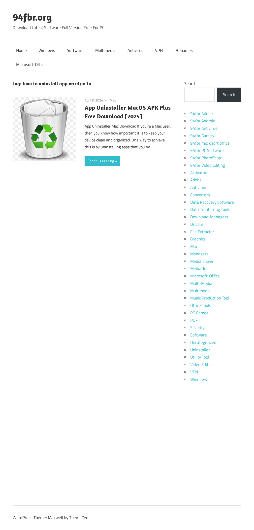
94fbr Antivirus (203, 128)
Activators (199, 172)
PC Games (184, 50)
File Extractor (202, 232)
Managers (199, 254)
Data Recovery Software (212, 202)
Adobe (196, 180)
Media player (202, 261)
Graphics (198, 239)
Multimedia (105, 50)
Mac (113, 100)
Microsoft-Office (31, 64)
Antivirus (135, 50)
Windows (46, 50)
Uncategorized (203, 342)
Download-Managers (209, 217)
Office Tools (200, 305)
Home (21, 50)
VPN (159, 50)
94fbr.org (32, 17)
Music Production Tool (209, 298)
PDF (194, 320)
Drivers (196, 224)
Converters (200, 195)
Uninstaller (200, 350)
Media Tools (201, 268)
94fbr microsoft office (210, 143)
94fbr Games (202, 135)
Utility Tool (199, 357)
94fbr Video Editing (207, 165)
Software (75, 50)
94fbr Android (202, 121)
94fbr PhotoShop (205, 158)
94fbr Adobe (201, 113)
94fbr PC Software (207, 150)
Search (190, 83)
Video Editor (201, 364)
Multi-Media (201, 283)
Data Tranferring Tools (210, 209)
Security (197, 327)
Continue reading (101, 161)
